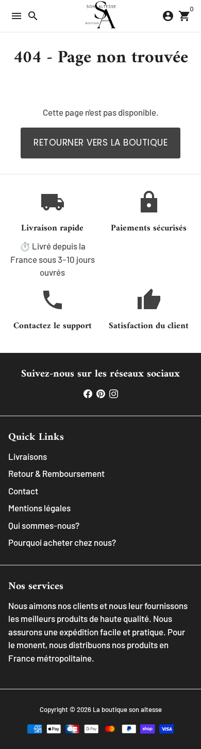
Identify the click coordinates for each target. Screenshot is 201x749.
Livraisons (27, 456)
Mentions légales (39, 508)
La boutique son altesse (127, 709)
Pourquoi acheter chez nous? (62, 542)
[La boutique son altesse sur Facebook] (87, 393)
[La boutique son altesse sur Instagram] (113, 393)
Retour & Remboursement (56, 473)
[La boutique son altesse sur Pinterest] (100, 393)
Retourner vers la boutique (100, 142)
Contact (23, 491)
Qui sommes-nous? (43, 525)
